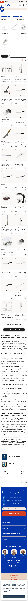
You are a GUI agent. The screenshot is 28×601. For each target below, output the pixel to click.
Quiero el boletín (14, 513)
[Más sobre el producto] (7, 68)
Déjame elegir (6, 593)
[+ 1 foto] (7, 133)
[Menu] (1, 5)
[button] (14, 56)
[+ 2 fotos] (20, 220)
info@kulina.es (14, 566)
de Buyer (20, 409)
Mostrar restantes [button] (14, 329)
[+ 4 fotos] (20, 198)
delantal (13, 441)
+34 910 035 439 (14, 561)
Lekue (21, 403)
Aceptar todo (14, 596)
